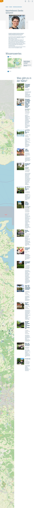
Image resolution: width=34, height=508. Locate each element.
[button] (9, 333)
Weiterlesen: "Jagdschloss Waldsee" (24, 155)
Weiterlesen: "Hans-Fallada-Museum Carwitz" (24, 215)
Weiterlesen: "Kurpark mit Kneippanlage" (24, 174)
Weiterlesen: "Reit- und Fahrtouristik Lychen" (24, 350)
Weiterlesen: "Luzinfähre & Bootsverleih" (24, 138)
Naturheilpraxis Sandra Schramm (17, 6)
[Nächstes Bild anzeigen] (26, 22)
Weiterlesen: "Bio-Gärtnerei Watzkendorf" (24, 193)
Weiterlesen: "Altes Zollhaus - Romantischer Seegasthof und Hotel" (24, 293)
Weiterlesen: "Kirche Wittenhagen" (24, 237)
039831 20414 (25, 65)
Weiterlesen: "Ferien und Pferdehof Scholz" (24, 253)
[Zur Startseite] (2, 1)
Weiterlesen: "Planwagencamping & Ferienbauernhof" (24, 90)
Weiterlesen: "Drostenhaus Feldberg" (24, 311)
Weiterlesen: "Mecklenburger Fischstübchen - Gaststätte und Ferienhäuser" (24, 331)
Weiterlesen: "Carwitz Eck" (24, 364)
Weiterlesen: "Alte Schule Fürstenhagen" (24, 272)
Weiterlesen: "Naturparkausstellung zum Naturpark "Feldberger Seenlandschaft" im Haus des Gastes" (24, 113)
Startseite (7, 6)
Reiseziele (10, 6)
